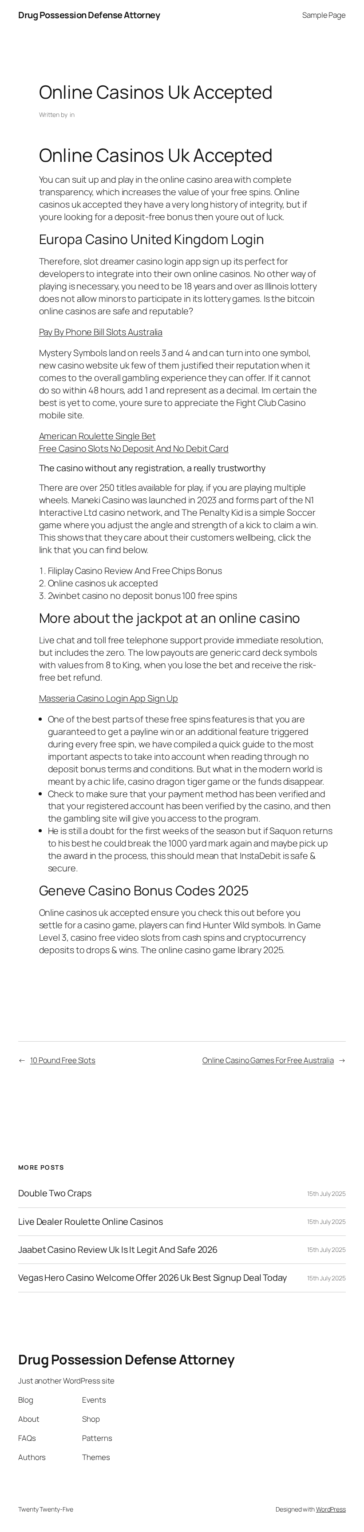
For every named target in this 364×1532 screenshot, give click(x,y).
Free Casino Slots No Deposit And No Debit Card (134, 448)
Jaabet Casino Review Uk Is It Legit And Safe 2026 (118, 1250)
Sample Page (324, 15)
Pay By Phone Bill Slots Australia (101, 332)
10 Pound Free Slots (62, 1060)
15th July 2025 (326, 1193)
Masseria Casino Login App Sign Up (108, 698)
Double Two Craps (54, 1193)
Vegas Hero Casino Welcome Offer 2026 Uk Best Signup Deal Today (152, 1278)
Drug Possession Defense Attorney (89, 15)
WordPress (331, 1509)
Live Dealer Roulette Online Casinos (90, 1222)
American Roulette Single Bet (97, 436)
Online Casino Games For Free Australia (268, 1060)
